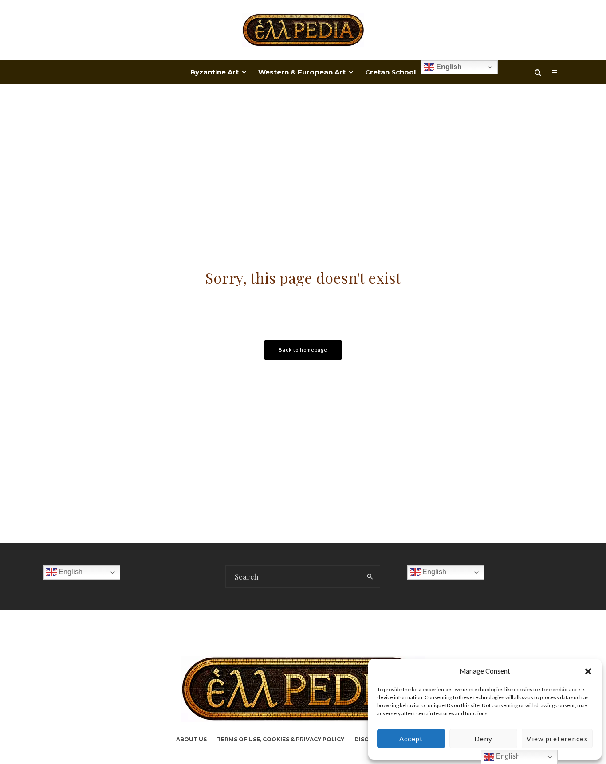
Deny (483, 739)
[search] (370, 576)
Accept (411, 739)
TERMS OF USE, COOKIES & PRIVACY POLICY (280, 739)
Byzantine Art (214, 72)
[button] (588, 671)
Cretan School (390, 72)
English (448, 67)
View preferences (557, 739)
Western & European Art (302, 72)
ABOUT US (191, 739)
